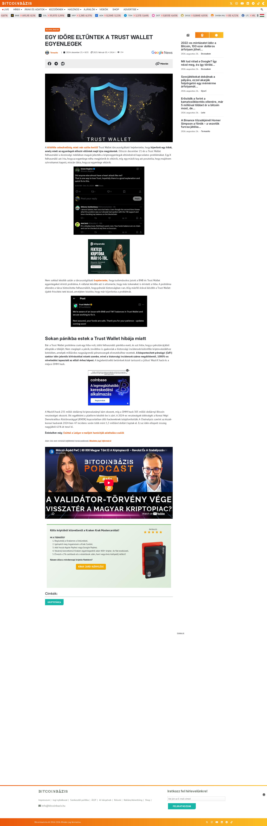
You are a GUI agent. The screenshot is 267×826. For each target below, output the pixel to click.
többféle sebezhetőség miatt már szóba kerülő (72, 147)
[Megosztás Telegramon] (56, 63)
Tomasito (54, 52)
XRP (70, 15)
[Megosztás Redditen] (63, 63)
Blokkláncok (52, 30)
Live (6, 9)
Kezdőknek (56, 9)
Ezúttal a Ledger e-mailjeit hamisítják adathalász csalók (93, 432)
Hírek (16, 9)
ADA (98, 15)
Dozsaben (206, 53)
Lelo (203, 112)
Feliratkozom (182, 806)
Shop (116, 9)
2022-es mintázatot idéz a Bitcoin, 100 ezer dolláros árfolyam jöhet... (198, 46)
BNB (13, 15)
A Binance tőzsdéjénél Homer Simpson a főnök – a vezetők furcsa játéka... (201, 124)
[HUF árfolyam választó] (262, 15)
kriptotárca (54, 602)
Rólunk (117, 800)
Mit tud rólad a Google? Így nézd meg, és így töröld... (199, 63)
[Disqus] (133, 670)
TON (127, 15)
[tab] (188, 35)
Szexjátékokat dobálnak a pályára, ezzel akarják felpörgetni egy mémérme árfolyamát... (198, 81)
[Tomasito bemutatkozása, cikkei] (47, 53)
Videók (103, 9)
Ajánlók (89, 9)
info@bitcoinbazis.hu (53, 805)
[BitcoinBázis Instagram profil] (236, 3)
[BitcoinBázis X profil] (231, 3)
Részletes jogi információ (100, 440)
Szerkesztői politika (79, 800)
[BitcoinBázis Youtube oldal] (242, 3)
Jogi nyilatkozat (60, 800)
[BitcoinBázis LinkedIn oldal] (248, 3)
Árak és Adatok (34, 9)
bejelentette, (101, 280)
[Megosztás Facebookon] (49, 63)
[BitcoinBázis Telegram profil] (253, 3)
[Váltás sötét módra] (263, 3)
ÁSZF (94, 800)
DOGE (184, 15)
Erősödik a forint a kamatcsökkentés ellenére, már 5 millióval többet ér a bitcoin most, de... (202, 103)
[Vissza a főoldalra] (17, 3)
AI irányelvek (105, 800)
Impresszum (44, 800)
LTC (243, 15)
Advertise (129, 9)
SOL (41, 15)
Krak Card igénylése (91, 566)
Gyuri (203, 91)
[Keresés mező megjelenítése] (262, 9)
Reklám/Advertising (133, 800)
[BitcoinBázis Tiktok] (258, 3)
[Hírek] (162, 53)
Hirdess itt (180, 633)
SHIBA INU (215, 15)
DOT (155, 15)
